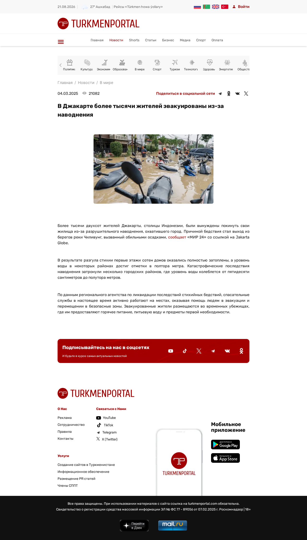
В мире (140, 69)
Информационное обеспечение (83, 472)
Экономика (104, 69)
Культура (87, 69)
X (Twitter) (110, 439)
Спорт (201, 40)
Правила (65, 432)
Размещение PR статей (76, 479)
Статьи (150, 40)
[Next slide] (246, 65)
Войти (243, 6)
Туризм (175, 69)
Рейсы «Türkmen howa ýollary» (138, 7)
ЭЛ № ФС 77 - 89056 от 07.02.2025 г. (189, 509)
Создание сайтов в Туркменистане (86, 465)
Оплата (217, 40)
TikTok (108, 425)
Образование (122, 69)
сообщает (177, 237)
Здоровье (210, 69)
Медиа (185, 40)
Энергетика (227, 69)
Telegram (109, 432)
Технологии (192, 69)
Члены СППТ (68, 486)
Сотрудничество (71, 425)
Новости (116, 40)
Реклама (65, 418)
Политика (69, 69)
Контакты (65, 439)
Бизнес (168, 40)
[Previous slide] (61, 65)
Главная (97, 40)
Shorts (134, 40)
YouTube (109, 418)
